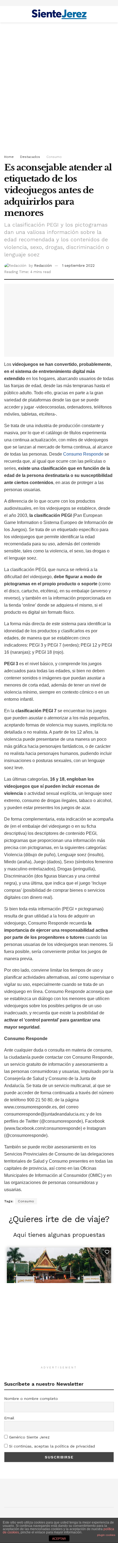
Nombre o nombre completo (31, 1398)
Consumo (54, 157)
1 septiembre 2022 (78, 266)
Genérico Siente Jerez (29, 1437)
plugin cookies (106, 1534)
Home (9, 157)
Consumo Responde (83, 454)
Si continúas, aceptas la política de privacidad (51, 1446)
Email (9, 1418)
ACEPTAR (59, 1538)
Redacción (43, 266)
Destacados (30, 157)
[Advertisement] (59, 87)
